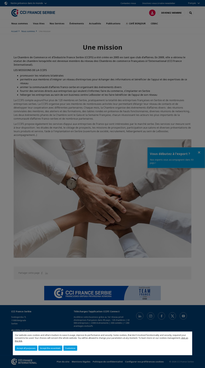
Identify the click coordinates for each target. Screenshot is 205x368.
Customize (70, 348)
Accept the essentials (50, 348)
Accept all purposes (26, 348)
